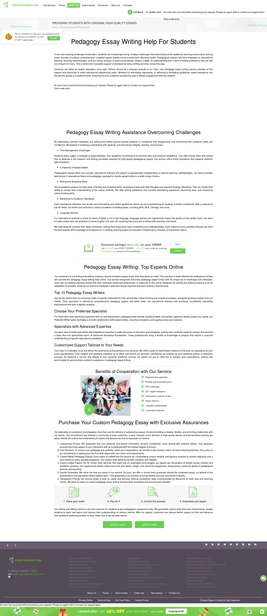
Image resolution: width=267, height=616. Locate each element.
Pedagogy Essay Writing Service (202, 586)
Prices (62, 5)
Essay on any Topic (78, 580)
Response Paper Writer (80, 558)
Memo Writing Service (138, 561)
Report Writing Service (139, 574)
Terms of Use (103, 600)
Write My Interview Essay (198, 558)
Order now (73, 5)
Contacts (127, 5)
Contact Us (174, 593)
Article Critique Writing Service (201, 574)
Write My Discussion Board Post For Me (206, 564)
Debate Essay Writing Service (83, 586)
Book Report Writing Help (199, 567)
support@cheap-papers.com (31, 574)
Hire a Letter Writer (78, 564)
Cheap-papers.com (25, 5)
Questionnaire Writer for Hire (83, 561)
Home (54, 27)
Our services (49, 5)
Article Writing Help (78, 574)
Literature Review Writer (81, 567)
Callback (33, 570)
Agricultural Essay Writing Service (85, 583)
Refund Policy (142, 600)
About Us (91, 593)
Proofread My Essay (196, 577)
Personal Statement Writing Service (145, 577)
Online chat (155, 12)
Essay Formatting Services (199, 571)
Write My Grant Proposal (140, 571)
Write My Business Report (81, 571)
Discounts (103, 5)
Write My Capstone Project (82, 577)
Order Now (149, 524)
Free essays (157, 593)
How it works (88, 5)
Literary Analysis (136, 580)
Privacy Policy (86, 600)
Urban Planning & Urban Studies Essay (147, 583)
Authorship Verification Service (143, 564)
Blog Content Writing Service (200, 561)
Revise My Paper (194, 580)
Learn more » (28, 39)
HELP (177, 244)
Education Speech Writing (199, 583)
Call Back (138, 12)
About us (115, 5)
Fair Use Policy (122, 600)
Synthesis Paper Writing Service (144, 586)
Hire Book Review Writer (140, 567)
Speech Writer (135, 558)
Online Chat (117, 524)
